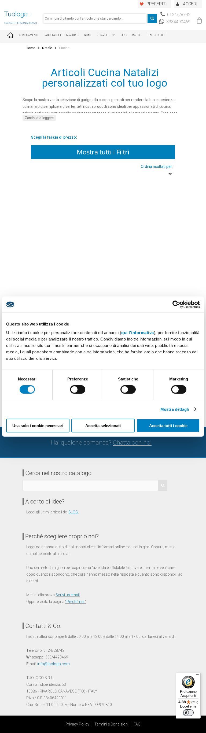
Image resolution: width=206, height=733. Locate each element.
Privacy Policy (77, 724)
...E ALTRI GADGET (155, 35)
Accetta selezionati (103, 425)
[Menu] (197, 676)
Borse (87, 35)
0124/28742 (178, 14)
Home (30, 48)
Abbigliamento (28, 35)
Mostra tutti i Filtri (103, 151)
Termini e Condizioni (111, 724)
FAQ (137, 724)
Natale (47, 48)
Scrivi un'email (68, 595)
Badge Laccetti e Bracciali (61, 35)
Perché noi (75, 601)
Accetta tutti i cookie (168, 425)
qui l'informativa (137, 332)
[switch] (77, 389)
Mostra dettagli (174, 409)
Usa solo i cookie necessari (37, 425)
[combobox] (94, 18)
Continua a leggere (39, 118)
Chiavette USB (106, 35)
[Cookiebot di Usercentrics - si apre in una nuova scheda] (176, 305)
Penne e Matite (130, 35)
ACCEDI (190, 3)
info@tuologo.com (53, 664)
